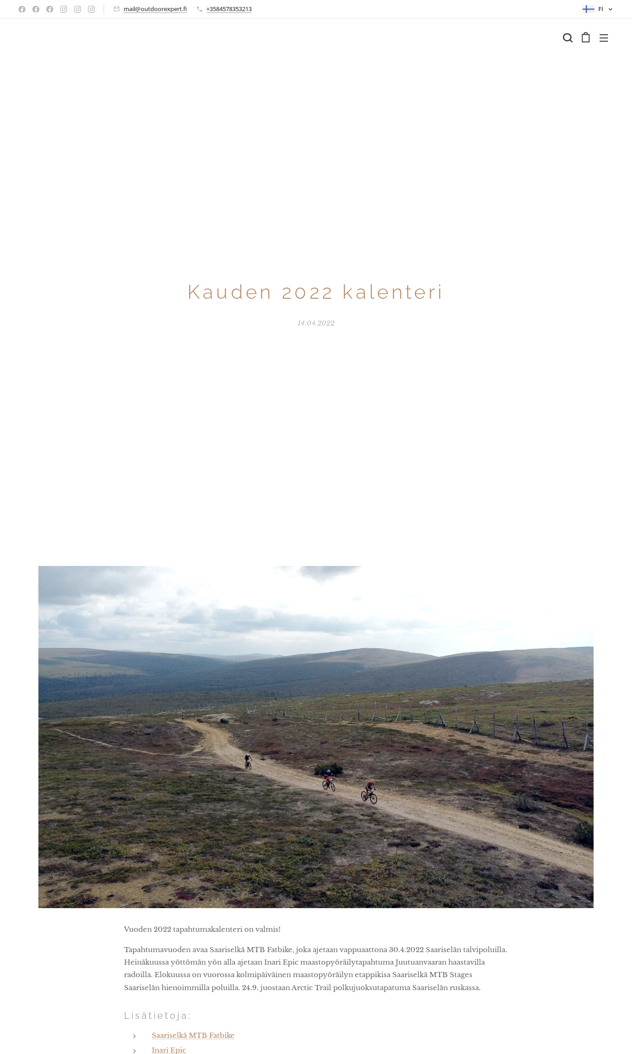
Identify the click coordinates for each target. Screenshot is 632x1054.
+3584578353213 (229, 9)
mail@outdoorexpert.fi (155, 9)
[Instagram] (63, 9)
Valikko (606, 37)
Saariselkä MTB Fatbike (193, 1035)
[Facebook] (22, 9)
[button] (567, 37)
